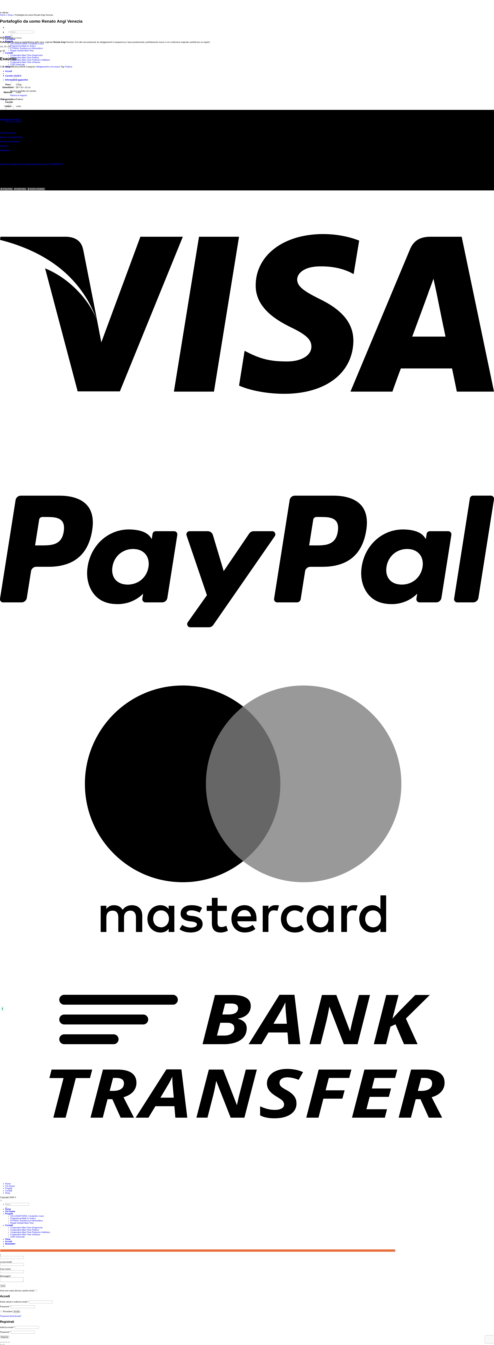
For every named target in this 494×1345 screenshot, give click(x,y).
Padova (68, 67)
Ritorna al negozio (18, 95)
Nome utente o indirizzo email (14, 1302)
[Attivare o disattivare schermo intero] (4, 1342)
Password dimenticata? (10, 1316)
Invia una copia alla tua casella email (17, 1291)
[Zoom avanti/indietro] (1, 1342)
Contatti (9, 53)
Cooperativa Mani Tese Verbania (25, 62)
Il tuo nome (5, 1269)
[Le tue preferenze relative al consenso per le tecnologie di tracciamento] (2, 1008)
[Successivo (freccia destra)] (4, 1344)
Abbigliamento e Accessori (48, 67)
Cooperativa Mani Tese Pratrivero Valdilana (30, 60)
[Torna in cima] (1, 1200)
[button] (8, 71)
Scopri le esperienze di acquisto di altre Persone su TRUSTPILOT (32, 164)
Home (3, 15)
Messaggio (5, 1276)
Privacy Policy (7, 189)
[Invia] (11, 35)
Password (5, 1307)
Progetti (8, 1188)
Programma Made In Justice (23, 46)
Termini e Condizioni (10, 141)
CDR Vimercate (17, 64)
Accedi (16, 1312)
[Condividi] (6, 1342)
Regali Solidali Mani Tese (22, 51)
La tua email (6, 1262)
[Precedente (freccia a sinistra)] (1, 1344)
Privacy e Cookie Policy (11, 137)
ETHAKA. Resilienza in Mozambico (26, 48)
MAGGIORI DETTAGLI (10, 120)
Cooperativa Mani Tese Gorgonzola (26, 55)
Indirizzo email (7, 1327)
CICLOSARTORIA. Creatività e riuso (27, 44)
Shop (10, 15)
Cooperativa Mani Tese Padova (24, 57)
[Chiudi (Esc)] (9, 1342)
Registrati (4, 1337)
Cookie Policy (21, 189)
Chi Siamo (10, 39)
